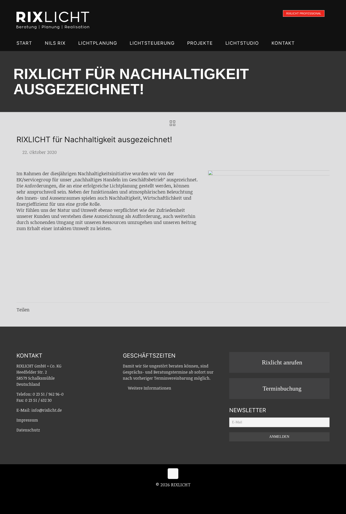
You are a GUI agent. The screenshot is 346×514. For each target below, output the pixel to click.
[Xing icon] (179, 493)
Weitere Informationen (149, 388)
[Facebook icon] (168, 493)
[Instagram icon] (173, 493)
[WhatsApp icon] (163, 493)
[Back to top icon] (173, 473)
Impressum (27, 420)
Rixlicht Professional (303, 13)
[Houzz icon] (183, 493)
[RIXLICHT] (52, 18)
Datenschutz (28, 430)
